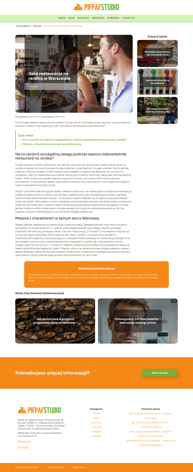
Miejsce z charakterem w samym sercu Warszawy (52, 144)
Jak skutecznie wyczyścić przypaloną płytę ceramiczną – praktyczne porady (55, 321)
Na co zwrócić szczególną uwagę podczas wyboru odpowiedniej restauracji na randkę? (74, 139)
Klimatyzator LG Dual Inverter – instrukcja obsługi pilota (138, 321)
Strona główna (23, 26)
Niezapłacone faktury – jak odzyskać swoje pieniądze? (157, 53)
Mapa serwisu (56, 467)
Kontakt (23, 447)
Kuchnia (83, 18)
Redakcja (24, 441)
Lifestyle (128, 18)
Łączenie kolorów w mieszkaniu (157, 82)
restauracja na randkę (85, 245)
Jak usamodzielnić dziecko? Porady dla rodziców (157, 110)
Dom (71, 18)
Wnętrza (98, 18)
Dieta (62, 18)
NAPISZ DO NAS (160, 373)
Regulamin (79, 467)
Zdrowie (113, 18)
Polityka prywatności (27, 467)
